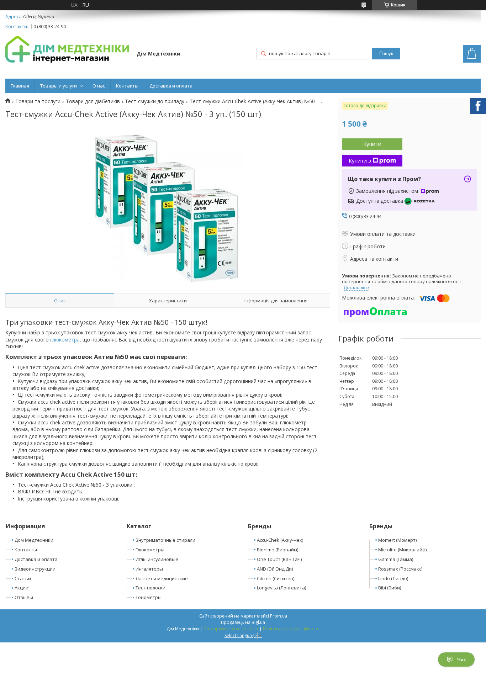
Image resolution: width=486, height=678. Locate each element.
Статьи (23, 578)
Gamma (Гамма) (395, 559)
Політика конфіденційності (291, 629)
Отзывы (24, 597)
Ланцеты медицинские (162, 578)
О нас (99, 86)
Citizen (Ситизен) (275, 578)
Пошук (386, 53)
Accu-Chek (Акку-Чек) (280, 540)
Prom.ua (278, 616)
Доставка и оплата (170, 86)
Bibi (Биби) (389, 587)
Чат (461, 659)
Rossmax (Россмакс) (400, 569)
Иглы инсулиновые (157, 559)
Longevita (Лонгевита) (281, 587)
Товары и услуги (58, 86)
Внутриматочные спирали (165, 540)
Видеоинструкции (35, 569)
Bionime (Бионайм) (277, 549)
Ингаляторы (149, 569)
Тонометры (149, 597)
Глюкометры (150, 549)
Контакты (127, 86)
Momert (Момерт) (397, 540)
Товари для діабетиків (93, 101)
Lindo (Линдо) (393, 578)
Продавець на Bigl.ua (243, 622)
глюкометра (65, 339)
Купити (372, 143)
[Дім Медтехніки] (67, 50)
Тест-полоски (150, 587)
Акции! (22, 587)
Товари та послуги (37, 101)
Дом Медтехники (34, 540)
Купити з (360, 160)
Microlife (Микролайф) (402, 549)
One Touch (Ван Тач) (279, 559)
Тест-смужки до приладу (154, 101)
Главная (20, 86)
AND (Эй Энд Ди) (275, 569)
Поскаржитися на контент (231, 629)
